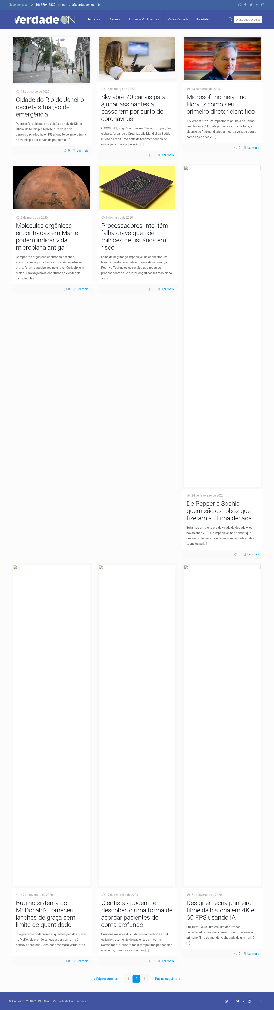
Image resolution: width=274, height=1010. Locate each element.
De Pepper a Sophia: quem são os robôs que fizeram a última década (219, 511)
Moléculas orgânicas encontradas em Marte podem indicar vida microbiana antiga (47, 236)
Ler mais (83, 150)
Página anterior (106, 978)
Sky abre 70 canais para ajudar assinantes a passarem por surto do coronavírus (133, 107)
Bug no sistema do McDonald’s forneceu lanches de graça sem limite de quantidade (45, 913)
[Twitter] (251, 5)
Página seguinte (166, 978)
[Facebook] (245, 5)
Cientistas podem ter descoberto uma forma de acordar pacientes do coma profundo (137, 913)
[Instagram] (263, 5)
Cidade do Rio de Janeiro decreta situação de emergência (50, 107)
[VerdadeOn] (45, 19)
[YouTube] (257, 5)
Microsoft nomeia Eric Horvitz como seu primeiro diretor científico (220, 104)
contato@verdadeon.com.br (81, 4)
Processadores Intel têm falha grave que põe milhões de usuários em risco (134, 236)
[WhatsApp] (239, 5)
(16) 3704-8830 (44, 4)
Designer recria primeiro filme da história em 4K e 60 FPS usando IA (220, 910)
